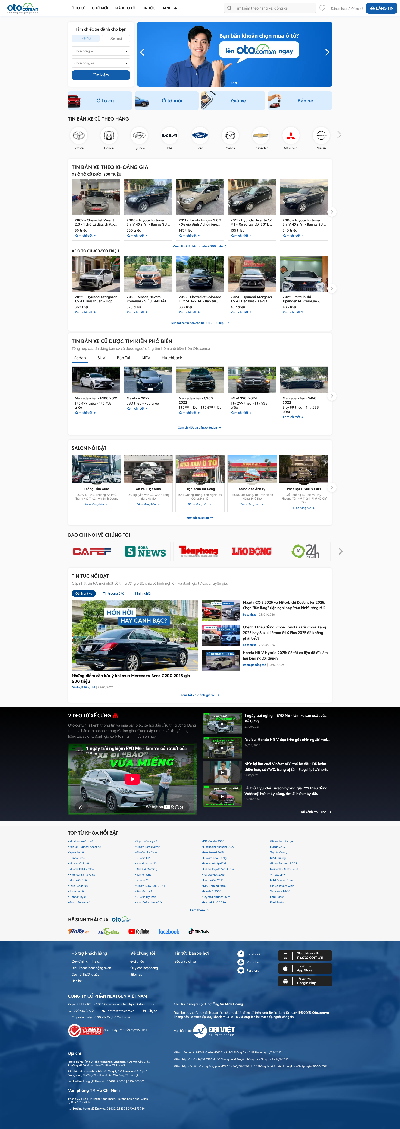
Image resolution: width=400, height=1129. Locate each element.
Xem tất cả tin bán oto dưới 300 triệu (198, 246)
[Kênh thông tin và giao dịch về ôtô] (22, 7)
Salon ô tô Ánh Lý (252, 489)
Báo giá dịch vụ (185, 961)
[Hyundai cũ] (139, 135)
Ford (200, 148)
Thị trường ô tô (113, 593)
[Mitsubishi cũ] (291, 135)
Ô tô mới (172, 100)
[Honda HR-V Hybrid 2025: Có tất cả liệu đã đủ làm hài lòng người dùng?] (221, 660)
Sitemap (136, 974)
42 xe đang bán (302, 508)
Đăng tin (385, 8)
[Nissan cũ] (321, 135)
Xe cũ (86, 38)
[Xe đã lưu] (322, 9)
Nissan (321, 148)
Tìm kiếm (101, 75)
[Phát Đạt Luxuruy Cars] (303, 469)
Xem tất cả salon (197, 518)
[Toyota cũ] (78, 135)
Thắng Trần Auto (96, 489)
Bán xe (305, 100)
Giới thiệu (137, 961)
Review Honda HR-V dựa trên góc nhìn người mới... (287, 739)
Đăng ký (357, 8)
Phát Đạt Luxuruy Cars (304, 489)
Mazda (230, 148)
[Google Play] (305, 981)
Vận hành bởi (183, 1031)
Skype (152, 1011)
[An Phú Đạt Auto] (148, 469)
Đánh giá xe (83, 593)
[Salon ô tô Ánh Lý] (252, 469)
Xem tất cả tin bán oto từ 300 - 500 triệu (197, 323)
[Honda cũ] (109, 135)
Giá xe (238, 100)
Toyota (79, 148)
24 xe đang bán (250, 504)
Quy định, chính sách (86, 961)
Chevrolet (261, 148)
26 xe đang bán (95, 504)
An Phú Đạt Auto (148, 489)
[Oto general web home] (235, 54)
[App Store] (305, 968)
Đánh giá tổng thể (254, 665)
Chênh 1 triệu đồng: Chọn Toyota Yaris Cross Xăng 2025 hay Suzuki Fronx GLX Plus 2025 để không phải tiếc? (284, 633)
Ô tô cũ (105, 100)
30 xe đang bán (198, 504)
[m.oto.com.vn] (305, 956)
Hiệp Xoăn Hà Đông (200, 489)
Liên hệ (77, 981)
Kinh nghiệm (144, 593)
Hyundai (139, 148)
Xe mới (116, 38)
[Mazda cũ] (230, 135)
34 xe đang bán (146, 504)
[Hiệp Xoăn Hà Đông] (200, 469)
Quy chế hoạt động (144, 968)
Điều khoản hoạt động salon (91, 968)
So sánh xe (249, 614)
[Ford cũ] (200, 135)
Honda (109, 148)
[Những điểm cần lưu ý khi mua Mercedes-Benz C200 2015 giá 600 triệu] (135, 635)
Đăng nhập (339, 8)
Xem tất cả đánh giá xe (197, 695)
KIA (169, 148)
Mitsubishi (291, 148)
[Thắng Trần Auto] (96, 469)
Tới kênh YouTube (313, 812)
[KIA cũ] (169, 135)
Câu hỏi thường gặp (85, 974)
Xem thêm (198, 910)
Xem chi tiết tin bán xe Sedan (198, 428)
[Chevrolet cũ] (260, 135)
